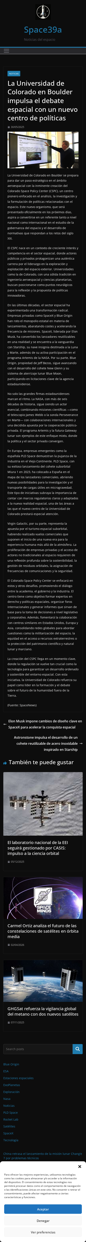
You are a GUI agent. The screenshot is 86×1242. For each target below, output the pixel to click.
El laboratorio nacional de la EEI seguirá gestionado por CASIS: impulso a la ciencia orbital (38, 848)
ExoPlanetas (11, 1085)
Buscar (78, 1049)
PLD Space (10, 1112)
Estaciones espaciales (18, 1078)
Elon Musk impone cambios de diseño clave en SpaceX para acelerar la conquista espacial (45, 724)
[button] (80, 1166)
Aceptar (43, 1209)
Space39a (43, 29)
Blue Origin (11, 1064)
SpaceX (8, 1133)
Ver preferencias (43, 1232)
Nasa (6, 1099)
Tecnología (10, 1140)
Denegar (43, 1221)
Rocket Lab (10, 1119)
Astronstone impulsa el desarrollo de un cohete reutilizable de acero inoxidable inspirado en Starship (46, 743)
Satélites (9, 1126)
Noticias (14, 73)
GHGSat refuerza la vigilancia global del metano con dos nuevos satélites (43, 1011)
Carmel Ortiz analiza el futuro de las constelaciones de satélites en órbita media (43, 931)
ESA (6, 1071)
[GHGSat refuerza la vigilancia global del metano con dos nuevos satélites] (43, 963)
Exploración (11, 1092)
